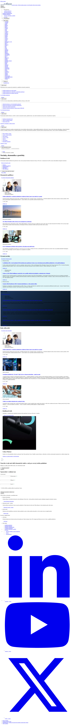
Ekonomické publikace (7, 165)
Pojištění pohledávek (8, 525)
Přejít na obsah (3, 1)
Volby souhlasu (5, 723)
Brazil (6, 26)
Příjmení (12, 480)
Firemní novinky (5, 166)
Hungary (6, 42)
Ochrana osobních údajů (7, 721)
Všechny (4, 164)
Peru (5, 56)
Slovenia (6, 66)
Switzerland (7, 71)
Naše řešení (5, 167)
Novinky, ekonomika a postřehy (10, 529)
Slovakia (6, 65)
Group (6, 40)
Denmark (6, 33)
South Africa (7, 67)
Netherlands (7, 53)
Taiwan (6, 72)
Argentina (6, 21)
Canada (6, 28)
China (6, 30)
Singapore (6, 64)
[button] (6, 9)
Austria (6, 23)
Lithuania (6, 49)
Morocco (6, 52)
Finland (6, 36)
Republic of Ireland (8, 60)
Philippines (7, 57)
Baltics (6, 24)
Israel (6, 45)
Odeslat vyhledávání (15, 148)
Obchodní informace (8, 526)
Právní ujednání (5, 720)
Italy (5, 46)
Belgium (6, 25)
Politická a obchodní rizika (9, 527)
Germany (6, 38)
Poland (6, 58)
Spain (6, 69)
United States (7, 77)
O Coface (6, 530)
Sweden (6, 70)
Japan (6, 47)
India (6, 43)
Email (12, 484)
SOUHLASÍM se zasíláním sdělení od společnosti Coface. (12, 488)
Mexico (6, 51)
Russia (6, 62)
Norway (6, 55)
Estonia (6, 35)
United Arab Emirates (8, 76)
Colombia (6, 31)
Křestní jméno (13, 476)
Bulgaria (6, 27)
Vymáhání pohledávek (9, 528)
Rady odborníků (5, 168)
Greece (6, 39)
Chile (6, 29)
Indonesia (6, 44)
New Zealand (7, 54)
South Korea (7, 68)
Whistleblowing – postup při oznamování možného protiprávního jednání (15, 722)
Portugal (6, 59)
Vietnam (6, 78)
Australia (6, 22)
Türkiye (6, 74)
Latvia (6, 48)
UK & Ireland (7, 75)
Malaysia (6, 50)
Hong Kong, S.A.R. (8, 41)
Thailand (6, 73)
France (6, 37)
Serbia (6, 63)
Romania (6, 61)
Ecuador (6, 34)
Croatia (6, 32)
